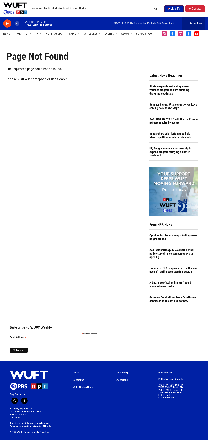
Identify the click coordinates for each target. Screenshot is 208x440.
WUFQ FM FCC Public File (170, 393)
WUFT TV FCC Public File (170, 387)
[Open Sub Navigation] (12, 33)
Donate (196, 8)
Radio (73, 33)
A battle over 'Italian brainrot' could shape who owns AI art (170, 284)
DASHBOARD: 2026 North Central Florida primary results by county (174, 120)
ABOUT (125, 33)
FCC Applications (167, 398)
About (76, 372)
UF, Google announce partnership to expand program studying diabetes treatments (170, 152)
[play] (7, 23)
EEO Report (164, 395)
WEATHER (23, 33)
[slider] (22, 23)
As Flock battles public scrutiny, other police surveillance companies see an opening (172, 253)
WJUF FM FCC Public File (170, 390)
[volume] (17, 23)
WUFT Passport (56, 33)
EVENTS (109, 33)
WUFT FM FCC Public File (170, 385)
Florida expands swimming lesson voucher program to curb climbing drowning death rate (169, 90)
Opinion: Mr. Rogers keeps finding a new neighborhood (173, 237)
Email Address (18, 337)
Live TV (175, 8)
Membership (122, 372)
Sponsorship (122, 380)
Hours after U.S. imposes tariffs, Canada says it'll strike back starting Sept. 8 (173, 269)
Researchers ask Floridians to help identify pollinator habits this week (170, 135)
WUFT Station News (83, 387)
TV (37, 33)
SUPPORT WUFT (145, 33)
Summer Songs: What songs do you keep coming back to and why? (173, 106)
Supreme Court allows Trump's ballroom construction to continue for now (173, 299)
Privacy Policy (165, 372)
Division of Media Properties (36, 432)
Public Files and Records (170, 379)
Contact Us (78, 380)
